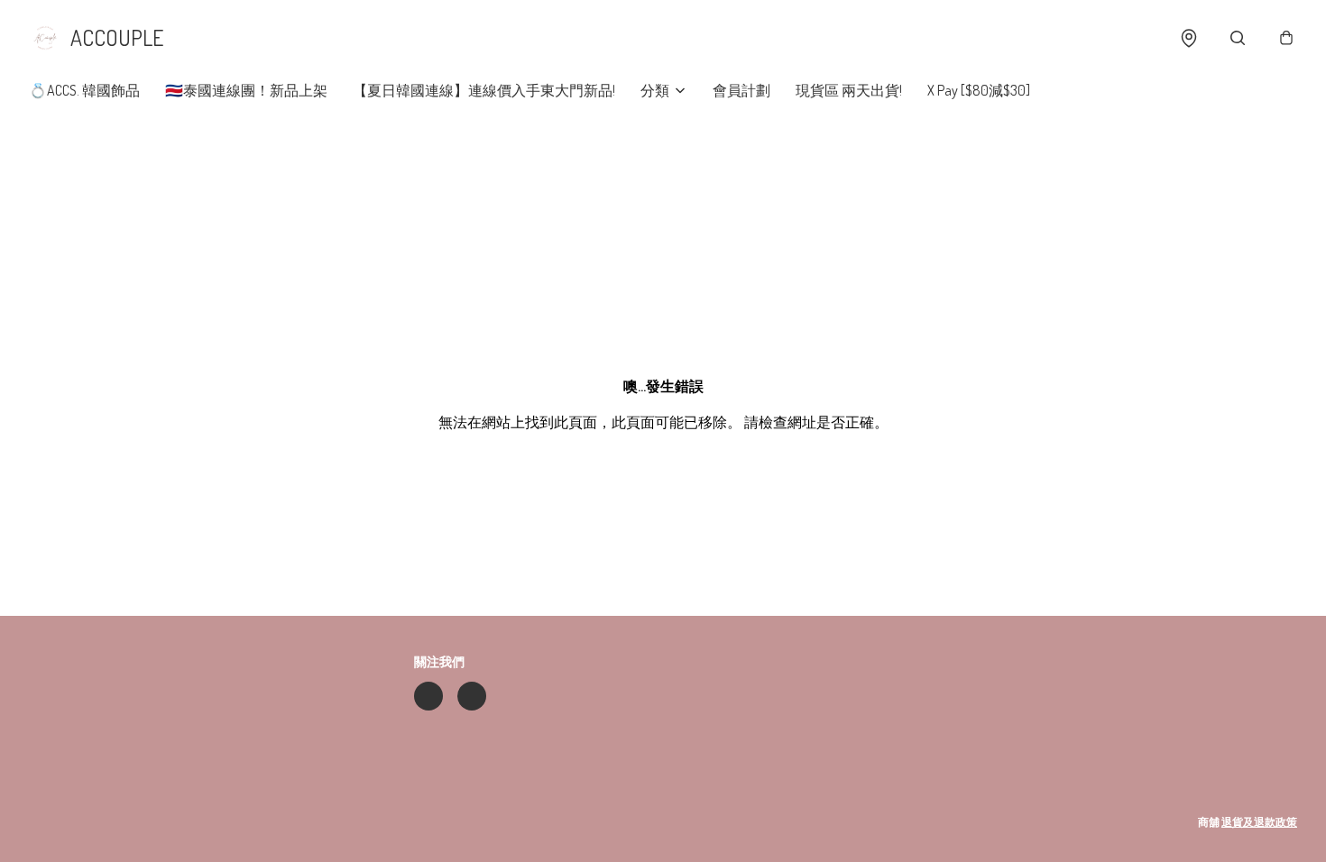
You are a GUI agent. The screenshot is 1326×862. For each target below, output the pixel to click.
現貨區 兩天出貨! (849, 90)
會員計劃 (741, 90)
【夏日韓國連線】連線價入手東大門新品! (484, 90)
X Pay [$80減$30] (978, 90)
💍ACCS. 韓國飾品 (84, 90)
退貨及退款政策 (1259, 822)
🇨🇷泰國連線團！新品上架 (246, 90)
